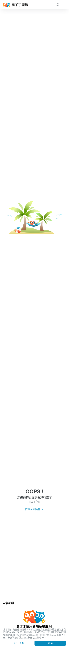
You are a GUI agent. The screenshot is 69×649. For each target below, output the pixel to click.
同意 (50, 643)
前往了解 (18, 643)
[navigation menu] (64, 4)
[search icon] (57, 4)
